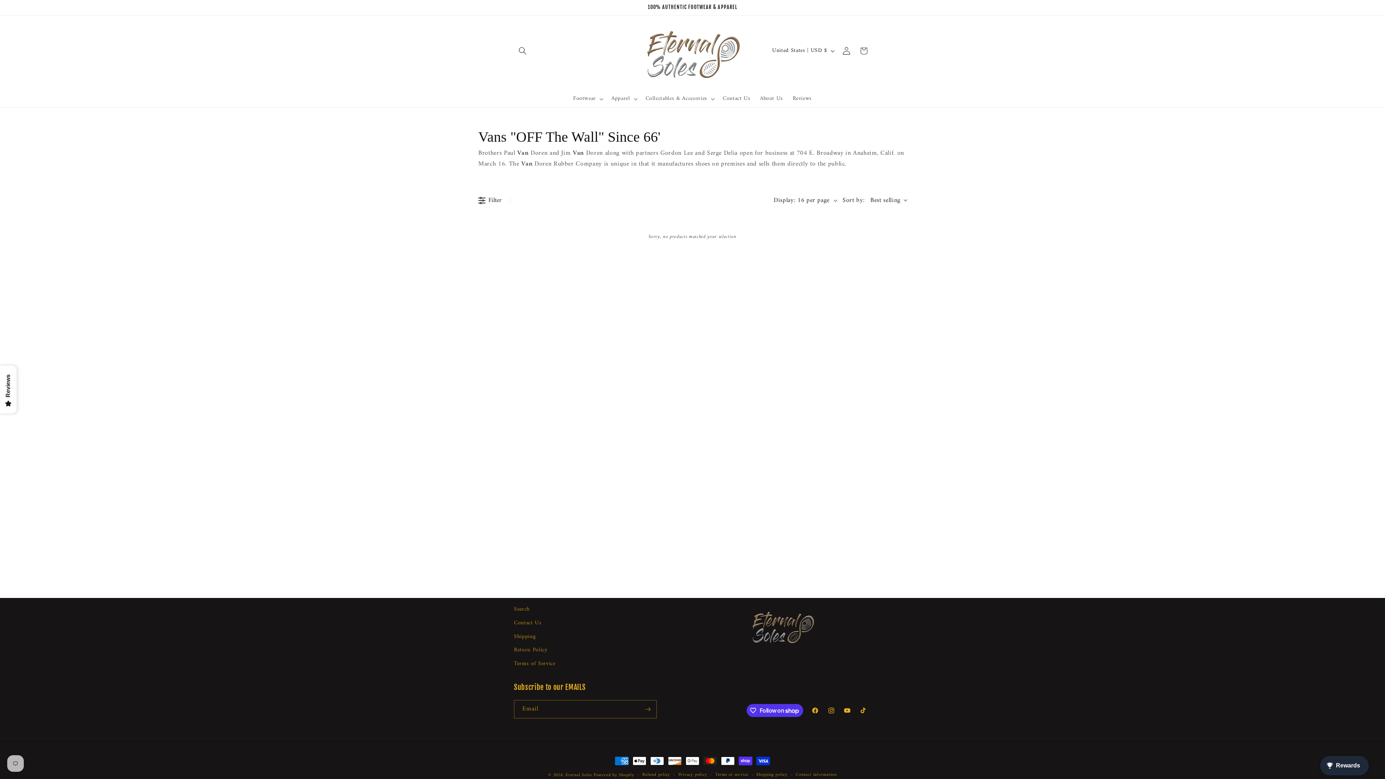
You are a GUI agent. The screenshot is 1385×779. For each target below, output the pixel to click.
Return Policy (531, 650)
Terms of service (731, 775)
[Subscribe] (647, 709)
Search (522, 609)
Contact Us (528, 623)
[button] (522, 51)
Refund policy (656, 775)
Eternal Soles (579, 775)
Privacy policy (692, 775)
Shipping (525, 637)
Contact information (816, 775)
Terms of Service (534, 664)
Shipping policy (772, 775)
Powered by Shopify (614, 775)
